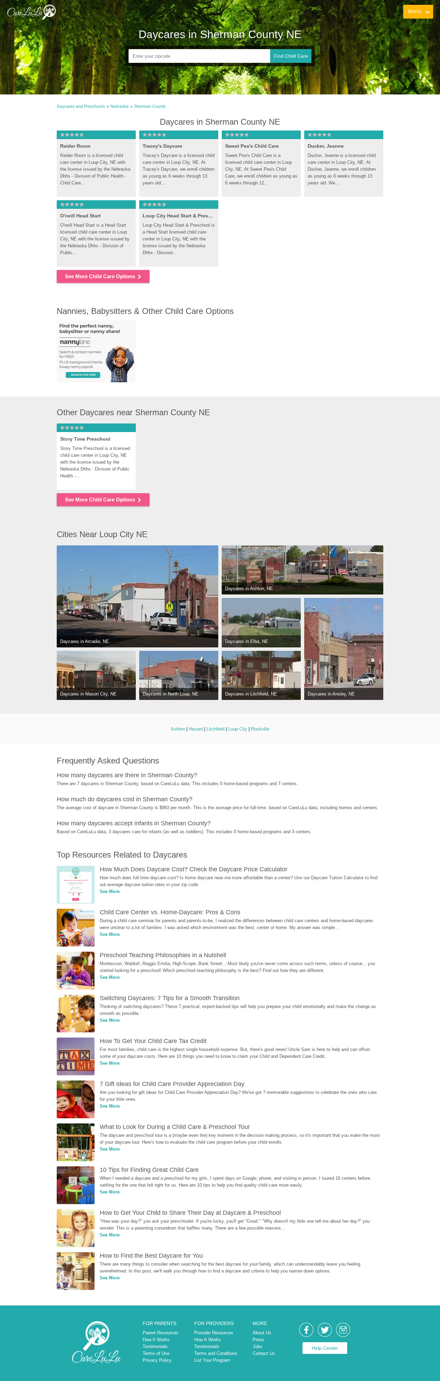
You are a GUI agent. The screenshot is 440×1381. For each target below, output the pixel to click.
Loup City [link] (237, 729)
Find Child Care (291, 56)
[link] (31, 12)
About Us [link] (262, 1332)
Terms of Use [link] (156, 1353)
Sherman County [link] (150, 106)
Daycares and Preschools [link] (81, 106)
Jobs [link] (257, 1346)
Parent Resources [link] (160, 1332)
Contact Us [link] (264, 1353)
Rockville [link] (260, 729)
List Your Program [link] (212, 1360)
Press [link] (258, 1339)
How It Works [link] (156, 1339)
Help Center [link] (325, 1348)
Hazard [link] (196, 729)
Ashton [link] (178, 729)
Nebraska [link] (119, 106)
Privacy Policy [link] (157, 1360)
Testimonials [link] (155, 1346)
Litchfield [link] (215, 729)
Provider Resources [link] (213, 1332)
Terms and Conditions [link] (216, 1353)
